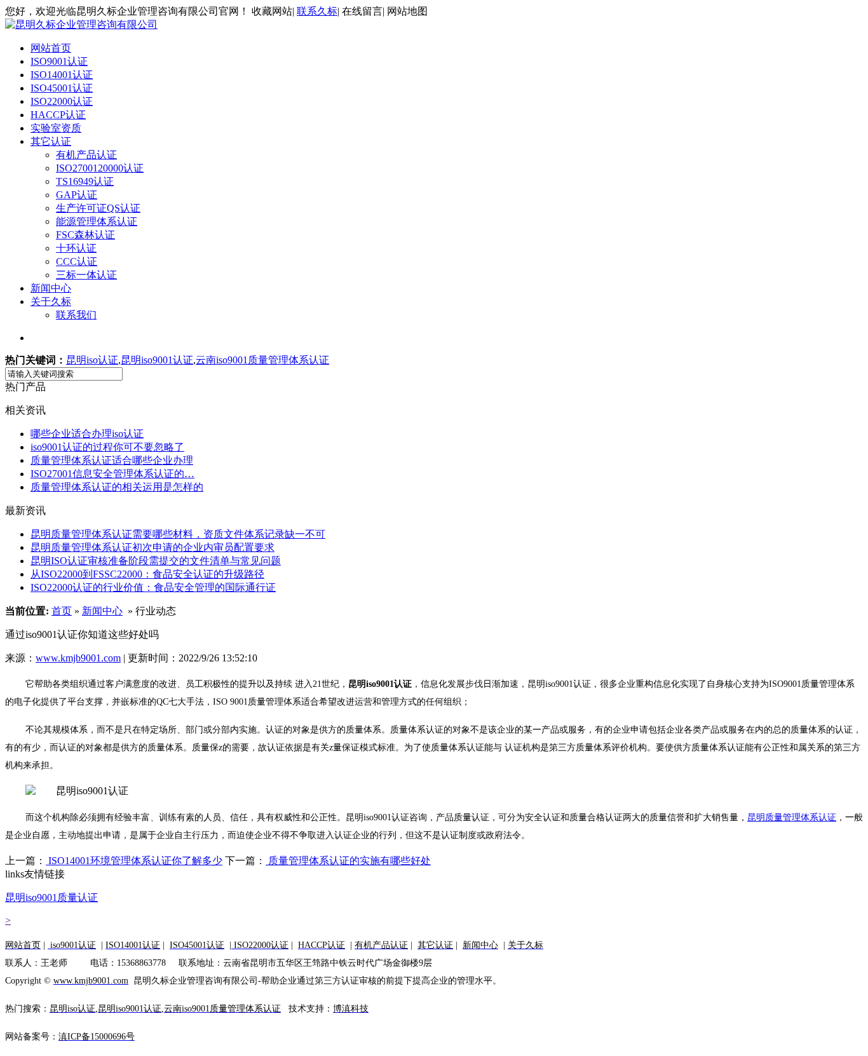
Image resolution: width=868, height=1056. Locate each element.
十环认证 (76, 248)
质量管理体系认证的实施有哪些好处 (348, 860)
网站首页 (51, 48)
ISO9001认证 (59, 61)
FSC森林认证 (85, 234)
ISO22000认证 (62, 101)
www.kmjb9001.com (78, 658)
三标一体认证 (86, 274)
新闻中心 (51, 288)
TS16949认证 (85, 181)
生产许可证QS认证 (98, 208)
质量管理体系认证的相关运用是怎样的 (117, 487)
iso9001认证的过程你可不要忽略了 (107, 447)
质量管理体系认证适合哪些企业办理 (112, 460)
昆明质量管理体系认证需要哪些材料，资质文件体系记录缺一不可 (178, 534)
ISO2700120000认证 (100, 168)
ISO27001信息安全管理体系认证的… (112, 473)
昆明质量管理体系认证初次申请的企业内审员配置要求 (153, 547)
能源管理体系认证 (96, 221)
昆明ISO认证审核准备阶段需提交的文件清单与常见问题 (156, 560)
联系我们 (76, 314)
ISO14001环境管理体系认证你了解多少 (134, 860)
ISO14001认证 (62, 74)
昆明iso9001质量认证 (51, 897)
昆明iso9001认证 (157, 360)
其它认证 (51, 141)
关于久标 (51, 301)
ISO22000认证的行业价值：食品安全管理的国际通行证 (153, 587)
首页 (61, 611)
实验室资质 (56, 128)
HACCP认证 (58, 114)
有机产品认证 (86, 154)
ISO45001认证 (62, 88)
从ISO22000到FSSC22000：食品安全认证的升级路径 (147, 574)
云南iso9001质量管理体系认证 (262, 360)
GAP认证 (76, 194)
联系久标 (317, 11)
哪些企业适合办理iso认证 (87, 433)
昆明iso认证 (92, 360)
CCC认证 (76, 261)
